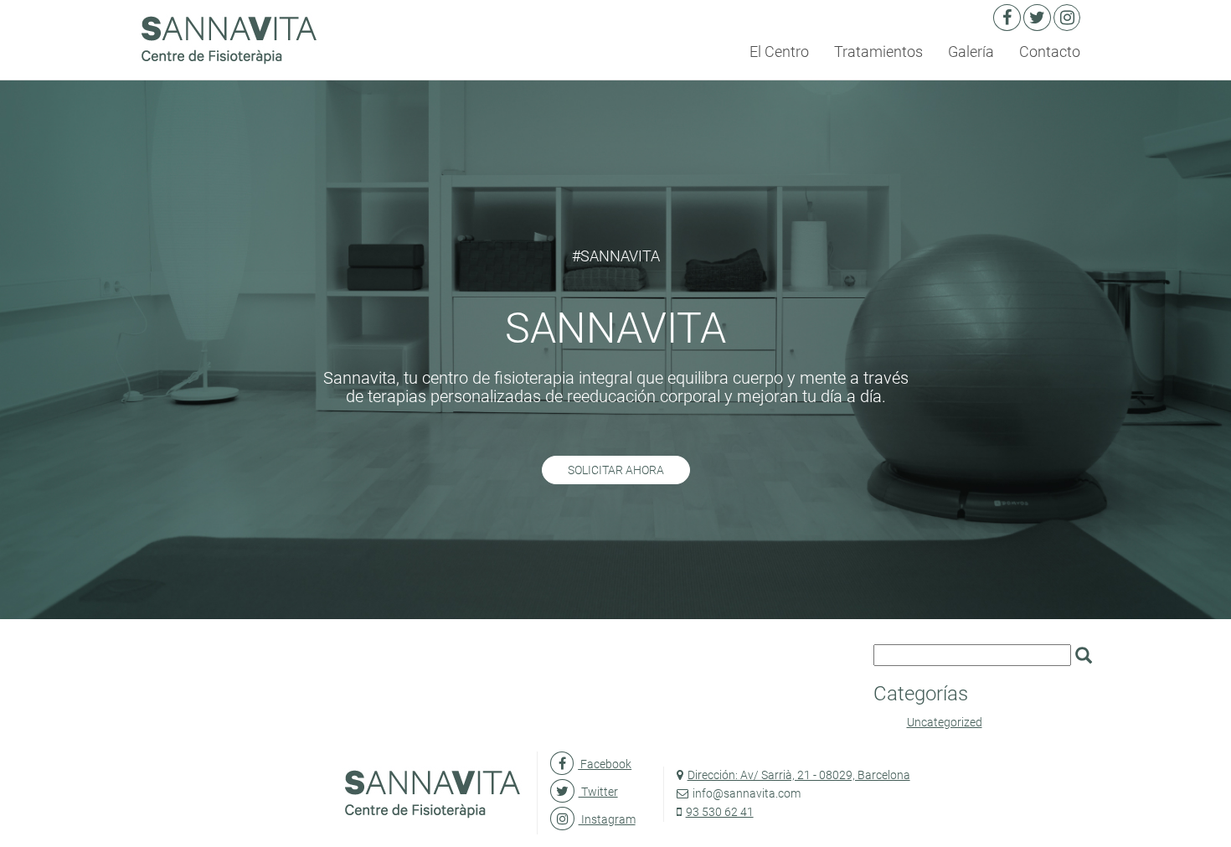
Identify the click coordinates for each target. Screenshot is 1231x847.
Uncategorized (944, 722)
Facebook (604, 764)
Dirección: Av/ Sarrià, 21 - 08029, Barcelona (799, 775)
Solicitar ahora (616, 470)
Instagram (607, 819)
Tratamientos (878, 51)
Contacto (1049, 51)
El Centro (779, 51)
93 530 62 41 (720, 812)
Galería (971, 51)
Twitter (598, 791)
